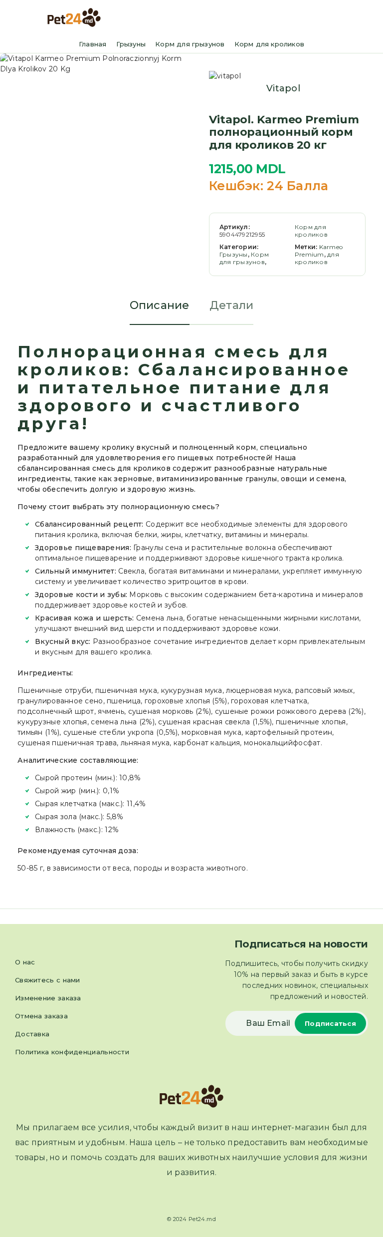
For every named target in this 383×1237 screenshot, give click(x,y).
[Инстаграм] (200, 1198)
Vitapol (283, 88)
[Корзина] (369, 18)
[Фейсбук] (183, 1198)
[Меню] (21, 17)
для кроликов (317, 258)
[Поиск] (353, 18)
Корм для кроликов (269, 44)
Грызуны (131, 44)
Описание (160, 305)
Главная (92, 44)
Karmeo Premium (319, 250)
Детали (231, 305)
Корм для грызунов (189, 44)
